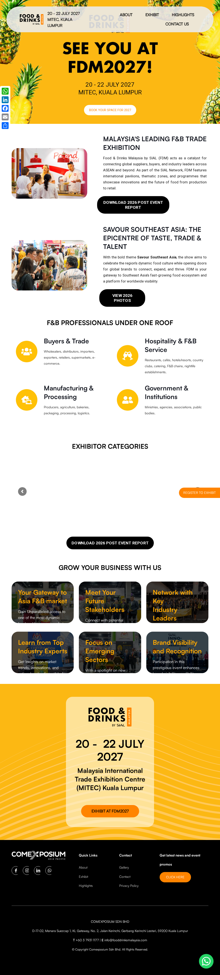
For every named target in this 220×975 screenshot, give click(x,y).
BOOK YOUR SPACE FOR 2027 (110, 110)
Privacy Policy (129, 886)
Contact (124, 877)
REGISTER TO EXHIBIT (199, 493)
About (83, 867)
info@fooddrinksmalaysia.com (125, 940)
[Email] (5, 117)
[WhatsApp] (5, 91)
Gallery (124, 867)
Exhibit (83, 877)
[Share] (5, 125)
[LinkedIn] (5, 99)
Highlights (86, 886)
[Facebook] (5, 108)
